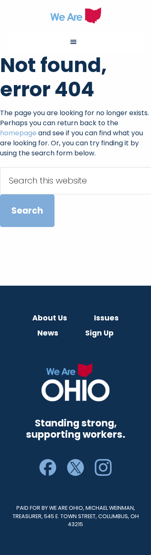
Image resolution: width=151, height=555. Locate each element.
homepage (18, 133)
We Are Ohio (75, 15)
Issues (106, 318)
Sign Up (99, 333)
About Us (49, 318)
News (47, 333)
